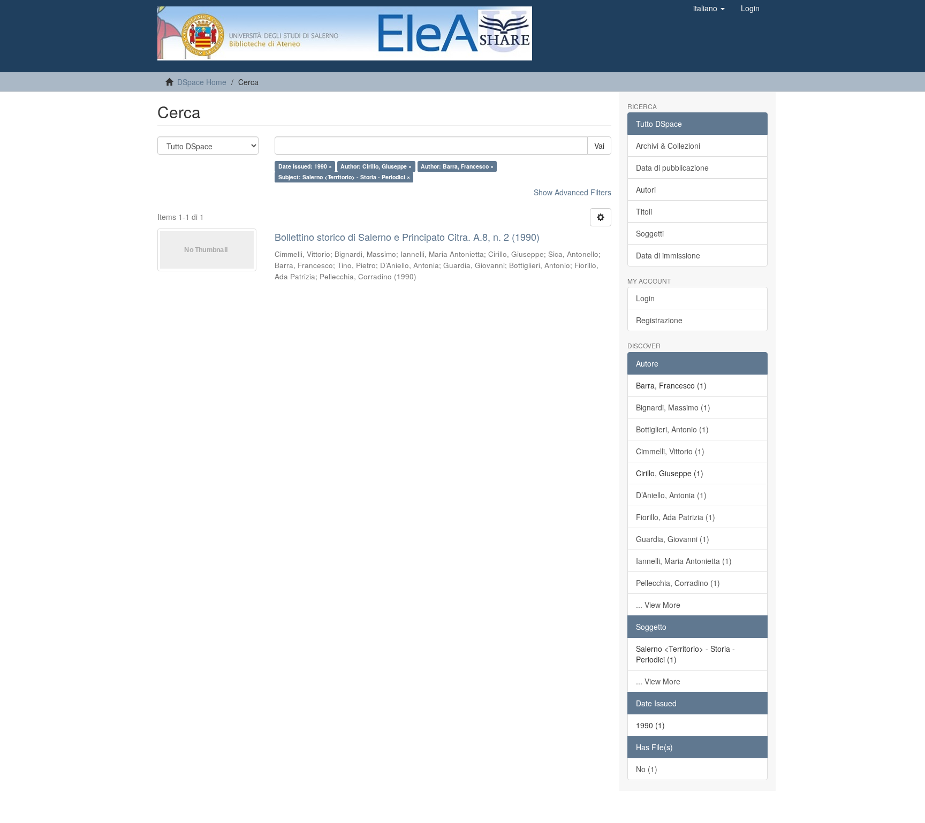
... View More (658, 604)
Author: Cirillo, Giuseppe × (376, 166)
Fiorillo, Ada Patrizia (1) (675, 517)
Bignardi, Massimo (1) (673, 407)
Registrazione (659, 320)
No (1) (646, 769)
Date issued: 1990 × (305, 166)
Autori (646, 189)
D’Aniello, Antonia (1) (671, 495)
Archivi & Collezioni (668, 145)
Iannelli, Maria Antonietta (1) (684, 560)
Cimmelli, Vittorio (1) (670, 451)
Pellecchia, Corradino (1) (678, 582)
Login (645, 298)
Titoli (644, 211)
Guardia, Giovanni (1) (672, 539)
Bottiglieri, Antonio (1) (672, 429)
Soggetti (650, 233)
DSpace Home (201, 82)
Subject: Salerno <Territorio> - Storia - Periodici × (344, 177)
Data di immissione (668, 255)
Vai (599, 145)
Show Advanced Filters (572, 192)
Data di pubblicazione (672, 167)
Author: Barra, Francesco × (457, 166)
